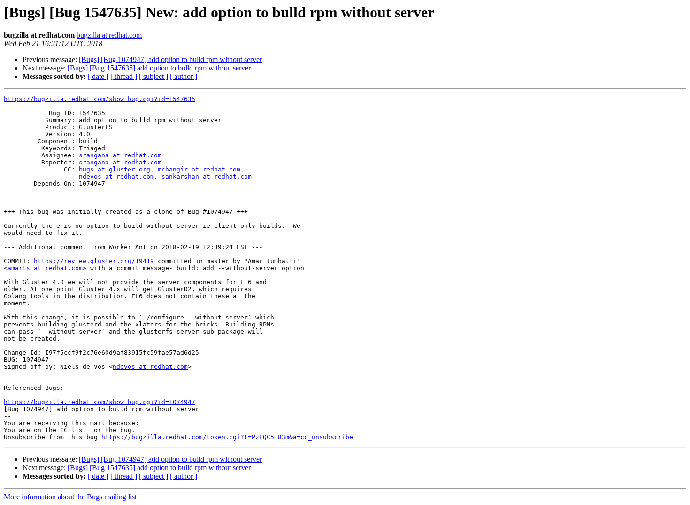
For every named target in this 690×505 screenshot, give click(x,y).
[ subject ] (153, 76)
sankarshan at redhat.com (206, 176)
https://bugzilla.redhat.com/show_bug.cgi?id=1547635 (99, 98)
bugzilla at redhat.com (109, 35)
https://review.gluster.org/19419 (94, 260)
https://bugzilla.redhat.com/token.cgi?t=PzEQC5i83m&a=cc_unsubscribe (227, 437)
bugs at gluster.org (114, 169)
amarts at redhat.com (45, 268)
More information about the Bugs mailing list (70, 497)
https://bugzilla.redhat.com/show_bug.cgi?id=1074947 (99, 401)
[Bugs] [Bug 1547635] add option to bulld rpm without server (159, 68)
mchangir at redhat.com (199, 169)
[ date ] (98, 76)
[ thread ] (123, 76)
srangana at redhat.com (120, 155)
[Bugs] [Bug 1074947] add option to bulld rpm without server (170, 59)
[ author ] (183, 76)
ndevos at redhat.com (116, 176)
